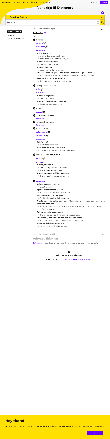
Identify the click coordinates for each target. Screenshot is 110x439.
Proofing (31, 2)
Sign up (94, 2)
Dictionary (6, 2)
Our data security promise (77, 259)
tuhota (11, 35)
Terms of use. (42, 426)
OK (95, 433)
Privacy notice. (66, 426)
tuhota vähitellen (16, 39)
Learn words (45, 2)
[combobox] (52, 22)
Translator (18, 2)
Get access (38, 243)
